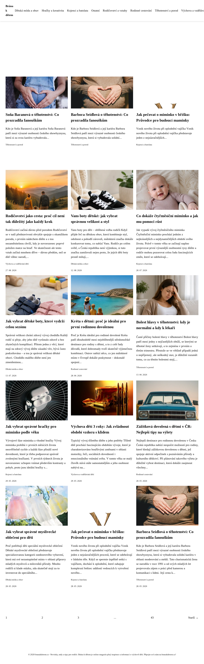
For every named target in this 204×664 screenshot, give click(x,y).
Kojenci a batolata (77, 10)
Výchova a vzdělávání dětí (17, 264)
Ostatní (95, 10)
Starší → (193, 617)
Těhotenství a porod (166, 10)
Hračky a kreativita (53, 10)
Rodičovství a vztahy (115, 10)
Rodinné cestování (141, 10)
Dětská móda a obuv (27, 10)
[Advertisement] (102, 45)
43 (152, 617)
